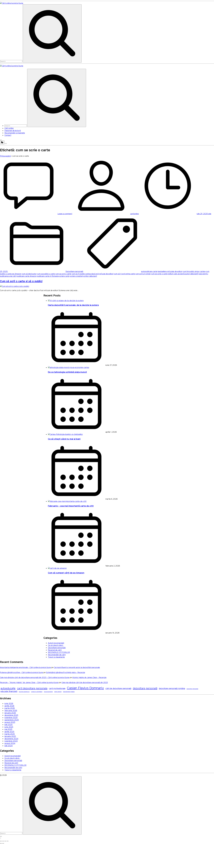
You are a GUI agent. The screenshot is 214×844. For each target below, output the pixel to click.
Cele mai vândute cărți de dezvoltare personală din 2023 (85, 682)
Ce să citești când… (56, 645)
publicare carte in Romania (48, 276)
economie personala (192, 688)
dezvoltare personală (145, 688)
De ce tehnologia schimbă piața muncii (67, 372)
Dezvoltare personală (74, 271)
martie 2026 (9, 708)
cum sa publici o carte (46, 274)
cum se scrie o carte (159, 274)
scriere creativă (76, 276)
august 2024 (9, 743)
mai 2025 (8, 729)
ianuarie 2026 (10, 713)
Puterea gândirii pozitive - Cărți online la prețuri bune (21, 672)
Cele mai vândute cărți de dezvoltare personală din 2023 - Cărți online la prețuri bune (34, 677)
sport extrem (58, 691)
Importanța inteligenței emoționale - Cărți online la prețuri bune (25, 667)
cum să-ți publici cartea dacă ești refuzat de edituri (92, 274)
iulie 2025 (8, 724)
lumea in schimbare (36, 691)
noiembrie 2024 (11, 741)
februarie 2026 (10, 710)
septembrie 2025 (11, 720)
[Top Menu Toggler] (6, 143)
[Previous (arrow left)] (1, 843)
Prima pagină (5, 156)
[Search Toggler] (1, 836)
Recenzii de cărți (55, 650)
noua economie (48, 691)
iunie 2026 (8, 703)
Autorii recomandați (56, 643)
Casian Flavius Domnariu (85, 688)
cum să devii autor (29, 274)
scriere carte (64, 276)
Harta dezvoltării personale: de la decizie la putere (73, 305)
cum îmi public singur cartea (194, 271)
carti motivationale (57, 688)
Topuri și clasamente (56, 657)
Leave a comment (65, 214)
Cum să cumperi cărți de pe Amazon (66, 572)
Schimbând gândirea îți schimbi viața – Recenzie (65, 672)
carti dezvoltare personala (32, 688)
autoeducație (8, 688)
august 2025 (9, 722)
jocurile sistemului (24, 691)
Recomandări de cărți (57, 655)
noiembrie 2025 (10, 717)
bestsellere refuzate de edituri (170, 271)
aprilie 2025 (9, 731)
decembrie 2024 (11, 738)
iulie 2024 (8, 746)
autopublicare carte (149, 271)
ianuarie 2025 (10, 736)
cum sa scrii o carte (63, 274)
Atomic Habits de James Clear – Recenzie (89, 677)
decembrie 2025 (11, 715)
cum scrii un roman (143, 274)
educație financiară (9, 691)
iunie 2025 (8, 727)
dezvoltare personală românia (172, 688)
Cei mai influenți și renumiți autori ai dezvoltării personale (77, 667)
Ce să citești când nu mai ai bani (64, 439)
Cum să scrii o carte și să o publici (21, 281)
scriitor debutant (90, 276)
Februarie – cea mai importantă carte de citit (71, 506)
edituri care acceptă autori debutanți (183, 274)
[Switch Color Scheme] (2, 142)
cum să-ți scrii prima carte (124, 274)
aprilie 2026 (9, 706)
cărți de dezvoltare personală (118, 688)
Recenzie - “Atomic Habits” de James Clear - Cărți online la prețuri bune (29, 682)
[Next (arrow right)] (3, 843)
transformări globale (69, 691)
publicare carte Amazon (27, 276)
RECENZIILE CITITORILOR (59, 652)
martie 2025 (9, 734)
